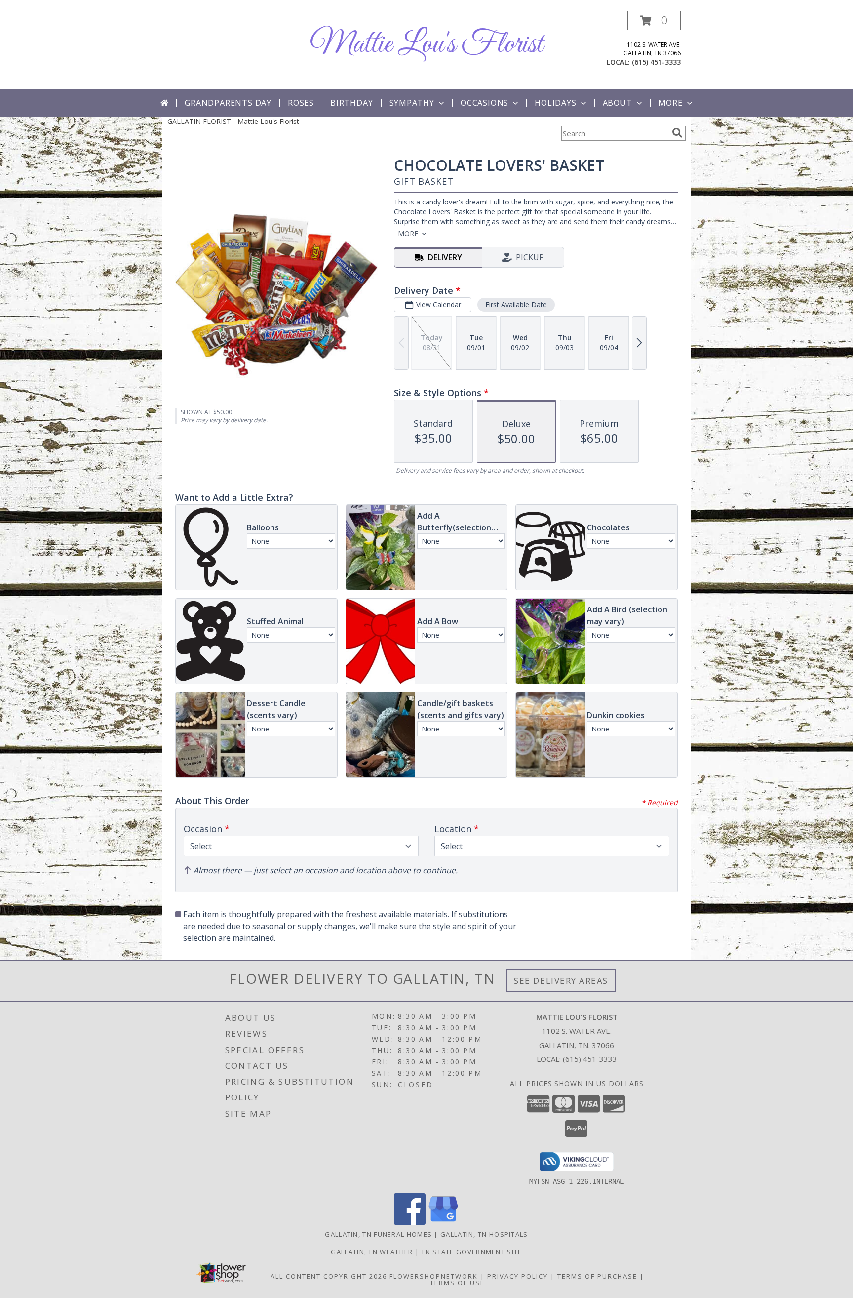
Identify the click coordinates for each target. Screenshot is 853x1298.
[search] (677, 132)
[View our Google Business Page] (443, 1222)
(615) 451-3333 (656, 62)
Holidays (555, 102)
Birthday (351, 102)
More (671, 102)
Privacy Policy (517, 1276)
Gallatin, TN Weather (372, 1251)
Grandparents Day (228, 102)
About (617, 102)
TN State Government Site (471, 1251)
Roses (301, 102)
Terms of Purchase (597, 1276)
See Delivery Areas (561, 980)
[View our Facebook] (410, 1222)
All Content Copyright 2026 (329, 1276)
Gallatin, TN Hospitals (484, 1234)
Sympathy (411, 102)
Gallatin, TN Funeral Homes (378, 1234)
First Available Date (516, 304)
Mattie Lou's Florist (426, 45)
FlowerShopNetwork (433, 1276)
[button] (654, 20)
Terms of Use (457, 1282)
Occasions (484, 102)
